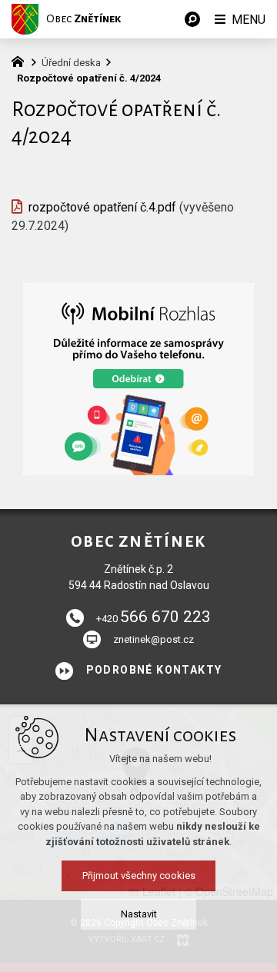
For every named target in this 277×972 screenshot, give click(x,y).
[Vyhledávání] (192, 19)
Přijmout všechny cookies (138, 875)
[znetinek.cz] (22, 60)
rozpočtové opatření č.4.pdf (102, 207)
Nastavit (139, 914)
